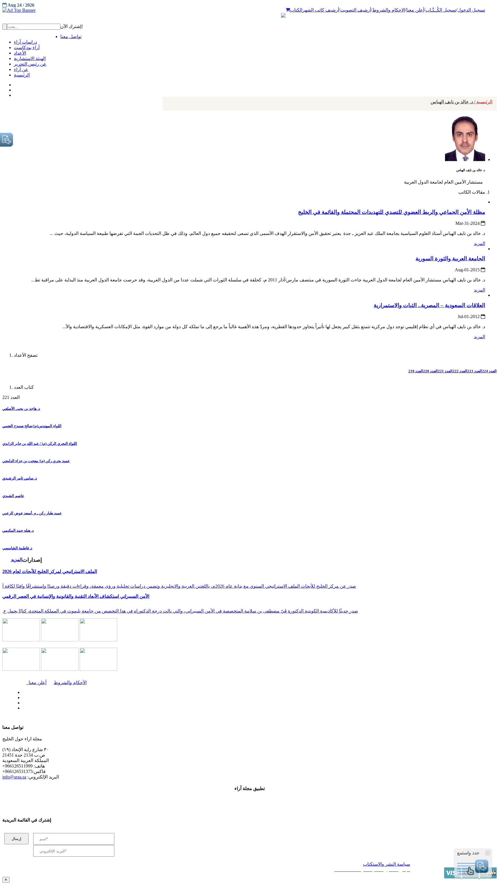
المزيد (479, 243)
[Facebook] (13, 83)
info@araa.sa (14, 776)
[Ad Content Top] (249, 10)
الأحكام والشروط (70, 682)
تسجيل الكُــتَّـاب (440, 10)
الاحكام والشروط (388, 10)
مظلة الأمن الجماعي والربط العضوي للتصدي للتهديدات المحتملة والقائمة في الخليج (391, 212)
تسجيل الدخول (471, 10)
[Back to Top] (6, 879)
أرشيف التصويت (355, 10)
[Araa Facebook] (21, 691)
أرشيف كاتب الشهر (320, 10)
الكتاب (296, 10)
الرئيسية (461, 101)
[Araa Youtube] (14, 94)
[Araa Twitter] (14, 88)
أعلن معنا (415, 10)
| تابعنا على (141, 708)
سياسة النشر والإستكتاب (386, 864)
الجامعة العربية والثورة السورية (450, 258)
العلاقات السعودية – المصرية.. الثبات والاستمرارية (429, 305)
